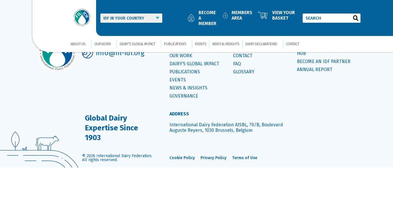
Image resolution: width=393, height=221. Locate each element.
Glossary (243, 72)
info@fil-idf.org (120, 53)
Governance (183, 96)
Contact (292, 44)
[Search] (355, 18)
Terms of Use (244, 157)
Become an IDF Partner (323, 61)
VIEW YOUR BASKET (283, 15)
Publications (175, 44)
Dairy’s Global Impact (137, 44)
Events (200, 44)
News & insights (225, 44)
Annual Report (314, 69)
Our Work (102, 44)
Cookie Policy (182, 157)
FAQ (237, 63)
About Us (78, 44)
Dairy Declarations (261, 44)
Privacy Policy (213, 157)
